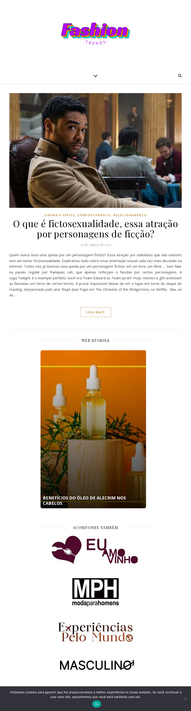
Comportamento (94, 215)
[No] (185, 698)
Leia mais (95, 312)
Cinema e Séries (59, 215)
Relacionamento (130, 215)
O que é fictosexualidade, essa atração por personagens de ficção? (95, 228)
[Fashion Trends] (95, 34)
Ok (97, 704)
